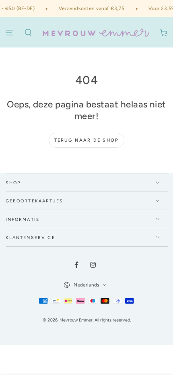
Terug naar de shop (86, 140)
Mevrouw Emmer (76, 320)
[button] (28, 33)
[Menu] (9, 33)
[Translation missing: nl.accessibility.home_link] (96, 33)
